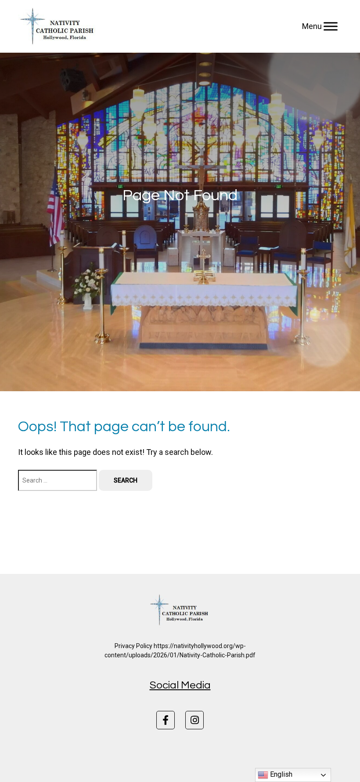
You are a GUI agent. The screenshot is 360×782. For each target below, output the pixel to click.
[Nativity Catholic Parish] (58, 26)
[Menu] (331, 26)
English (280, 774)
